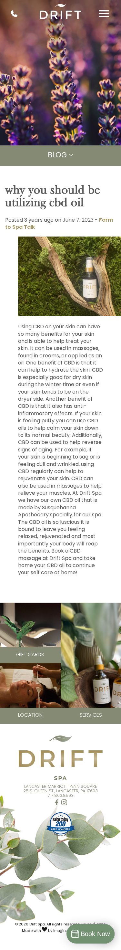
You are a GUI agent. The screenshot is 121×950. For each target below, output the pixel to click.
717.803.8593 (61, 796)
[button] (57, 804)
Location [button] (30, 715)
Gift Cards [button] (30, 655)
